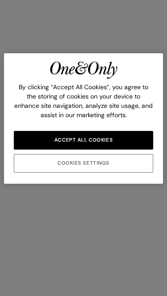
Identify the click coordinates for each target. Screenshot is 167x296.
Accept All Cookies (83, 140)
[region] (83, 118)
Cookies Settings (83, 163)
